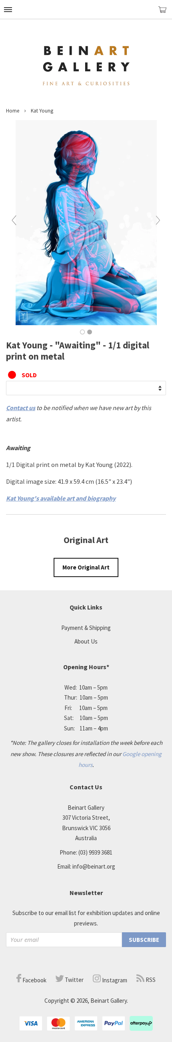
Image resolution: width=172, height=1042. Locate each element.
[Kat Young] (86, 323)
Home (12, 110)
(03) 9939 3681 (95, 852)
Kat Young (42, 110)
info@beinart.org (93, 866)
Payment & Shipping (86, 628)
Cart (165, 13)
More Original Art (86, 567)
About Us (86, 641)
